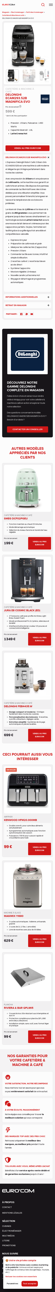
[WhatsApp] (27, 314)
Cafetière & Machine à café (13, 15)
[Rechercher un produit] (43, 4)
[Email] (32, 314)
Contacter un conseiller (28, 429)
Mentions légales (12, 1213)
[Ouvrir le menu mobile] (51, 5)
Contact (7, 1207)
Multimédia (8, 1235)
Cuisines (6, 1226)
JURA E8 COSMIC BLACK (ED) (22, 610)
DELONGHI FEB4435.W (18, 706)
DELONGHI (28, 386)
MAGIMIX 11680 (13, 916)
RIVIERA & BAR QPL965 (18, 1008)
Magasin (5, 12)
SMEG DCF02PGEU (16, 518)
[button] (45, 28)
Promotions (9, 1245)
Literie (6, 1240)
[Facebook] (21, 314)
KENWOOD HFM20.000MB (20, 820)
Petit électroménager (34, 12)
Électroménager (17, 12)
